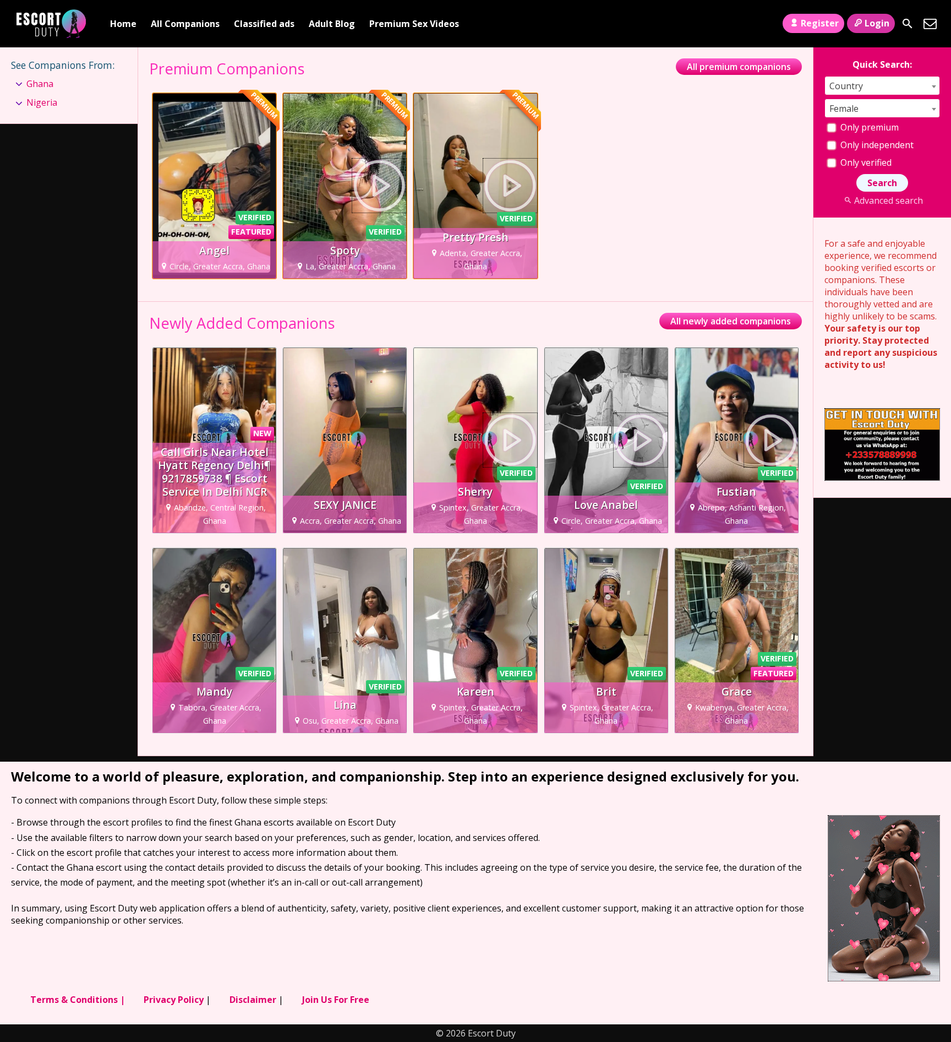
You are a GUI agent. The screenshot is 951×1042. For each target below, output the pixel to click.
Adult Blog (332, 24)
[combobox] (882, 85)
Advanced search (888, 200)
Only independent (876, 145)
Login (877, 23)
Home (123, 24)
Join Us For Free (335, 1000)
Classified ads (264, 24)
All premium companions (739, 67)
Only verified (865, 162)
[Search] (907, 24)
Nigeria (41, 102)
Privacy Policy (174, 1000)
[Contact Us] (930, 24)
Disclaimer (252, 1000)
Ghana (39, 84)
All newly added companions (730, 321)
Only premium (868, 127)
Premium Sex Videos (414, 24)
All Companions (185, 24)
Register (820, 23)
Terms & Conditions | (77, 1000)
